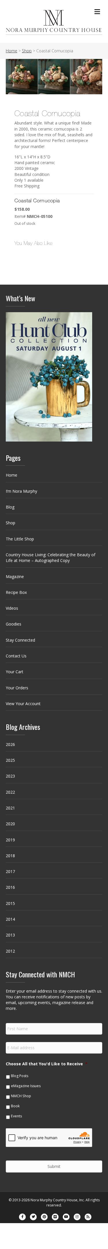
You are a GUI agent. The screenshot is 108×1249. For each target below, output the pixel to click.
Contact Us (16, 656)
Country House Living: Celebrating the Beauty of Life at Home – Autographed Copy (50, 557)
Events (16, 1116)
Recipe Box (16, 592)
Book (15, 1106)
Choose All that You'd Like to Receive (47, 1063)
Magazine (15, 576)
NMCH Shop (21, 1095)
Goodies (13, 624)
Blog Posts (19, 1075)
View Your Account (23, 703)
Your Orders (17, 687)
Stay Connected (20, 640)
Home (11, 475)
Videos (12, 608)
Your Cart (14, 671)
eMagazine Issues (26, 1085)
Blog (10, 507)
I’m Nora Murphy (21, 491)
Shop (10, 522)
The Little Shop (20, 539)
